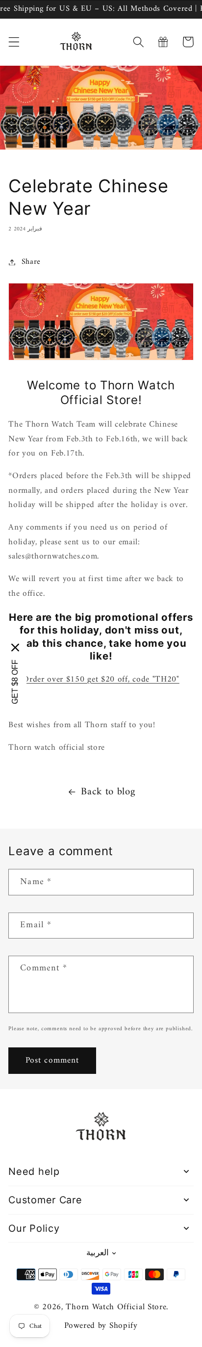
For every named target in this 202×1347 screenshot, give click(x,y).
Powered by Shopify (100, 1326)
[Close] (15, 647)
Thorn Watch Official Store (116, 1307)
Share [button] (31, 262)
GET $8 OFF (15, 681)
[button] (13, 41)
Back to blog (108, 792)
